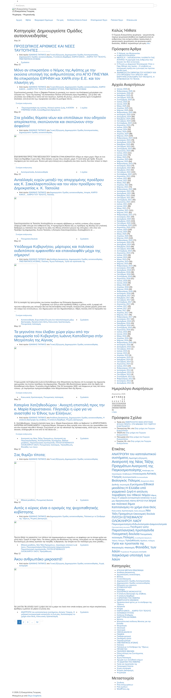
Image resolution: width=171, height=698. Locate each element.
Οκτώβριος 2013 (124, 374)
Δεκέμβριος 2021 (124, 193)
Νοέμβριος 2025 (123, 95)
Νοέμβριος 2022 (123, 170)
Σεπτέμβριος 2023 (124, 148)
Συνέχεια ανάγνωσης (24, 103)
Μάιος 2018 (121, 285)
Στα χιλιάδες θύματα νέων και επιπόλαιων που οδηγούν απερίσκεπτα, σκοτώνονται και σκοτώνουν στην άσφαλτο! (60, 122)
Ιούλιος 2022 (122, 178)
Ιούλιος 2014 (122, 366)
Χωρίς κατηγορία (124, 668)
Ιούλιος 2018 (122, 281)
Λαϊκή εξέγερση (139, 511)
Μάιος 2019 (121, 259)
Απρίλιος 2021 (123, 210)
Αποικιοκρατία (139, 474)
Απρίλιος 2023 (123, 159)
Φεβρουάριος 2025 (124, 112)
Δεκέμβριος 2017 (124, 295)
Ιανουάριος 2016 (123, 344)
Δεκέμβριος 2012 (124, 383)
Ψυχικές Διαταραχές (74, 420)
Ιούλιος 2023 (122, 153)
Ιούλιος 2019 (122, 255)
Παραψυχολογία (123, 640)
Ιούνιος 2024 (122, 129)
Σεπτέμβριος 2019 (124, 251)
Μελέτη (120, 619)
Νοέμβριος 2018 (123, 272)
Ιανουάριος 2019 (123, 268)
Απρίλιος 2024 (123, 134)
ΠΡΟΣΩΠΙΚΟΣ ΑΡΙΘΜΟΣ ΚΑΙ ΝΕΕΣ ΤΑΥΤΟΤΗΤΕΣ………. (44, 48)
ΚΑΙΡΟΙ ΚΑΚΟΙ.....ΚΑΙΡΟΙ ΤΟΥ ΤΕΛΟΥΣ (89, 57)
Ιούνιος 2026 (122, 89)
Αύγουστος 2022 (123, 176)
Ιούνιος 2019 (122, 257)
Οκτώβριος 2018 (124, 274)
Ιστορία (87, 192)
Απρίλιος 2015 (123, 355)
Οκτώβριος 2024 (124, 121)
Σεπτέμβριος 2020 (124, 225)
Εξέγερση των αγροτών (127, 585)
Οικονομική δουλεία (144, 513)
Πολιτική (50, 194)
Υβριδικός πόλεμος (147, 541)
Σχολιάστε (25, 62)
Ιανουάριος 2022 (123, 191)
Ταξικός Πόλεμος (118, 541)
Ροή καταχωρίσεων (125, 685)
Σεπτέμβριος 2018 (124, 276)
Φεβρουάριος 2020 (124, 240)
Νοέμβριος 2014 (123, 359)
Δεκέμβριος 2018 (124, 270)
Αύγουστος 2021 (123, 202)
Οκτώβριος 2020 (124, 223)
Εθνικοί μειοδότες (28, 500)
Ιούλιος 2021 (122, 204)
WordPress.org (123, 689)
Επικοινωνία (132, 20)
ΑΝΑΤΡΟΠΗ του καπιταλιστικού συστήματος (39, 612)
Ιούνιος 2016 (122, 334)
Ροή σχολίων (122, 687)
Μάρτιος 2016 (122, 340)
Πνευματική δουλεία (29, 239)
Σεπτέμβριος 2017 (124, 302)
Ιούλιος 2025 (122, 102)
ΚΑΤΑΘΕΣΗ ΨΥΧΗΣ (55, 89)
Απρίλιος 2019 (123, 261)
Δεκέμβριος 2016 (124, 321)
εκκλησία (142, 552)
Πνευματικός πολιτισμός (31, 324)
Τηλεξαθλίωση (66, 445)
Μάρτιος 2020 (122, 238)
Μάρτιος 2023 (122, 161)
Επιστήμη (121, 589)
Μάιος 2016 (121, 336)
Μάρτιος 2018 (122, 289)
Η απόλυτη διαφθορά (62, 57)
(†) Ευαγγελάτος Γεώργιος (23, 11)
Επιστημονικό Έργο (99, 20)
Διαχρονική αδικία (147, 481)
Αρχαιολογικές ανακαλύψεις (128, 574)
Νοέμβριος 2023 (123, 144)
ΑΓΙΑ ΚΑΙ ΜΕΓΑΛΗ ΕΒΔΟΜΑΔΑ (130, 570)
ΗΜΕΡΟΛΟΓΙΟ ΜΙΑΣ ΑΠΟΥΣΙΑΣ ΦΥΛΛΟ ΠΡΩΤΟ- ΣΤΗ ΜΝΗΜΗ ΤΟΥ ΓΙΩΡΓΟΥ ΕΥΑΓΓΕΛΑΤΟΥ (136, 424)
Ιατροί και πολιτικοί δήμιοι (134, 502)
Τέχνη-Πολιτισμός (56, 261)
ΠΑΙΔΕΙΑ (120, 634)
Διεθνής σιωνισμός (121, 484)
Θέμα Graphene (34, 696)
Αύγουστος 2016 (123, 330)
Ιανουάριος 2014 (123, 370)
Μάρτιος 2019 (122, 264)
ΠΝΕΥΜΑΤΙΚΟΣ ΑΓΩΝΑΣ (29, 59)
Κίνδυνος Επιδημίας (125, 615)
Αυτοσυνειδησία (41, 172)
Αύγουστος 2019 (123, 253)
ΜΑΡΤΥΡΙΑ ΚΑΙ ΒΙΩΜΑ (126, 617)
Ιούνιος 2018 (122, 283)
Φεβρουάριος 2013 (124, 379)
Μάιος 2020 (121, 234)
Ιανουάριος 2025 (123, 114)
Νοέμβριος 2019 (123, 246)
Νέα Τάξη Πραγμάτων (45, 545)
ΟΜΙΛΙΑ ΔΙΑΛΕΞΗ (124, 632)
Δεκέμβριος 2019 (124, 244)
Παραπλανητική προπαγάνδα (42, 443)
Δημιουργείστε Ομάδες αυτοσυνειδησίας (35, 57)
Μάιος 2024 (121, 131)
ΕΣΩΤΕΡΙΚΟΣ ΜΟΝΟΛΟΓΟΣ (129, 591)
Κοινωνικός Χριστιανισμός (59, 322)
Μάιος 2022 (121, 183)
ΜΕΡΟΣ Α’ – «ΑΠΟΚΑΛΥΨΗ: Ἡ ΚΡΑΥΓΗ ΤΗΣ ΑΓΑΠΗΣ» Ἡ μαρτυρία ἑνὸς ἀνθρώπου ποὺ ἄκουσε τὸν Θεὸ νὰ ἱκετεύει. (136, 60)
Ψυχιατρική (134, 552)
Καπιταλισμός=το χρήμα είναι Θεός (134, 507)
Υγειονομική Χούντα (125, 666)
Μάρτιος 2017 (122, 315)
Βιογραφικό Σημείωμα (44, 20)
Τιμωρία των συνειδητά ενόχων (130, 660)
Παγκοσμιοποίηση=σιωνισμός (121, 527)
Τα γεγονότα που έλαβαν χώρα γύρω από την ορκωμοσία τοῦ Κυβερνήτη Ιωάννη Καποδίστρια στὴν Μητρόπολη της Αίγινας (58, 336)
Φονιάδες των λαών (29, 447)
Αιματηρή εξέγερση (138, 458)
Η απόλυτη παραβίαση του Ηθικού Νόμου (131, 493)
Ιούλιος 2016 (122, 332)
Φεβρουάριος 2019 (124, 266)
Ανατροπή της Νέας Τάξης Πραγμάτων (37, 438)
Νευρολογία (122, 626)
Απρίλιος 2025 (123, 108)
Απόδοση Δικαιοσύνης (59, 259)
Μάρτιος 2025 (122, 110)
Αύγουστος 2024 (123, 125)
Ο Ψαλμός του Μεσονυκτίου (128, 53)
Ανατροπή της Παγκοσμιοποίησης (132, 468)
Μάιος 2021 (121, 208)
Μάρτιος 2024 (122, 136)
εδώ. (148, 43)
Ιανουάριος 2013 (123, 381)
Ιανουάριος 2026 (123, 93)
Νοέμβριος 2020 (123, 221)
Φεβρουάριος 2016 (124, 342)
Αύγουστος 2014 (123, 364)
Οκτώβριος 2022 (124, 172)
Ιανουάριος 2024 (123, 140)
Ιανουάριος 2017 (123, 319)
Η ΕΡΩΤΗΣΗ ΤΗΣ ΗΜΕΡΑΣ (128, 598)
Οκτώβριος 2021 (124, 197)
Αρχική (19, 20)
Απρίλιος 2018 (123, 287)
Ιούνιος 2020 (122, 232)
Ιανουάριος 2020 (123, 242)
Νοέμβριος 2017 (123, 298)
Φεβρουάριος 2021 (124, 215)
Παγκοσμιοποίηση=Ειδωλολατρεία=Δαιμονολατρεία (48, 547)
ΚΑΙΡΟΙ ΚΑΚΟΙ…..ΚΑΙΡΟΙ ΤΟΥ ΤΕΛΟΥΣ (134, 611)
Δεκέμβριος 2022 (124, 168)
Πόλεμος (128, 537)
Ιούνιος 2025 (122, 104)
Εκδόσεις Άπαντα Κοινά (77, 20)
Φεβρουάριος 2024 (124, 138)
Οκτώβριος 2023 (124, 146)
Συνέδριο (120, 655)
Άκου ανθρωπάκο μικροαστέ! (38, 559)
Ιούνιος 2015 (122, 353)
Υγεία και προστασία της (75, 261)
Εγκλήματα (56, 440)
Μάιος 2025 (121, 106)
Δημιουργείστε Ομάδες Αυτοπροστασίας (81, 55)
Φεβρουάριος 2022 (124, 189)
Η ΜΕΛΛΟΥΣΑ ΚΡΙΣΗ (126, 55)
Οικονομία (121, 630)
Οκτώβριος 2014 (124, 362)
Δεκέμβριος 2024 (124, 117)
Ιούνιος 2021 (122, 206)
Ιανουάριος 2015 (123, 357)
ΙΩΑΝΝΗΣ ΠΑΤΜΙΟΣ (37, 55)
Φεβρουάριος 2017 (124, 317)
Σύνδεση (120, 682)
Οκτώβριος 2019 (124, 249)
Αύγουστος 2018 (123, 278)
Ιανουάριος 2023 (123, 166)
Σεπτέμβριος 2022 (124, 174)
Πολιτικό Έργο (117, 20)
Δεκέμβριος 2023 (124, 142)
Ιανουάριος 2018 (123, 293)
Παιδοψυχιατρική (124, 636)
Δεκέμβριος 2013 (124, 372)
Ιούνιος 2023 (122, 155)
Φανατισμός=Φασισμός (123, 547)
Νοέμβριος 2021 (123, 195)
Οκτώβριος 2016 (124, 325)
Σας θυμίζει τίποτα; (29, 455)
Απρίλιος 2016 (123, 338)
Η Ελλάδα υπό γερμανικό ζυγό (129, 489)
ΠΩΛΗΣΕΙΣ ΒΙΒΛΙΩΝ (125, 651)
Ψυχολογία (121, 672)
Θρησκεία (121, 606)
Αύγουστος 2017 (123, 304)
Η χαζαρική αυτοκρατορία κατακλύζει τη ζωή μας (48, 613)
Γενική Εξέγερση (57, 55)
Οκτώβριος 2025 (124, 97)
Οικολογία (121, 628)
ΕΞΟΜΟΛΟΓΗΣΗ (124, 587)
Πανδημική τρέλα (139, 527)
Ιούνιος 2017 (122, 308)
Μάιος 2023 (121, 157)
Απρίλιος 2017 (123, 313)
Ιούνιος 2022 (122, 180)
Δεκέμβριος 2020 (124, 219)
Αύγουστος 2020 (123, 227)
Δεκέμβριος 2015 (124, 347)
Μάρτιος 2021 (122, 212)
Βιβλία (28, 20)
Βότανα (120, 577)
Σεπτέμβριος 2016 (124, 327)
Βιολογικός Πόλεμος (126, 480)
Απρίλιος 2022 (123, 185)
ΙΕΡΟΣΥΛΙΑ (142, 501)
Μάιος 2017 (121, 310)
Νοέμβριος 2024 (123, 119)
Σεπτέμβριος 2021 (124, 200)
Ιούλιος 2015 (122, 351)
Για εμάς (60, 20)
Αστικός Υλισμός (65, 612)
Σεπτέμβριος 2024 (124, 123)
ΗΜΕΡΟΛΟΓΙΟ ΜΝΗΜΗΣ (128, 600)
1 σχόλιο (83, 108)
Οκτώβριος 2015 (124, 349)
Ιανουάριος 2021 (123, 217)
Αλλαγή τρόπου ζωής (56, 108)
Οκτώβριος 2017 (124, 300)
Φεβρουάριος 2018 (124, 291)
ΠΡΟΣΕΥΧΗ (122, 649)
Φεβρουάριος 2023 (124, 163)
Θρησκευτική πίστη (39, 322)
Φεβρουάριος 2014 (124, 368)
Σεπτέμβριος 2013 (124, 376)
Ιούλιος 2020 (122, 229)
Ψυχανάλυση (124, 552)
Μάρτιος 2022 (122, 187)
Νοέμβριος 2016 (123, 323)
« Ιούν (114, 412)
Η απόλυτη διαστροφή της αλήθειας (131, 594)
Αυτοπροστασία (27, 172)
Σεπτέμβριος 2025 (124, 99)
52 (37, 622)
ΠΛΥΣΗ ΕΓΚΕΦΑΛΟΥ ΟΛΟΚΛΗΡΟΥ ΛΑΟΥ (127, 519)
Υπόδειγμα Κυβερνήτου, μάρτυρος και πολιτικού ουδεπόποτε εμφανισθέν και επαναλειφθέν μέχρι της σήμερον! (57, 250)
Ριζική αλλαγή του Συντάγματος (130, 653)
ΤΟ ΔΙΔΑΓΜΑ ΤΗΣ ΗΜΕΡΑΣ (128, 662)
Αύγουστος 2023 (123, 151)
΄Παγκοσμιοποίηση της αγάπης (34, 108)
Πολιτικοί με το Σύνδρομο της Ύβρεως (132, 647)
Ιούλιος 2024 (122, 127)
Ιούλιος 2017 (122, 306)
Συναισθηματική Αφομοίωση (48, 110)
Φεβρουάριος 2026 (124, 91)
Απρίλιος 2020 (123, 236)
